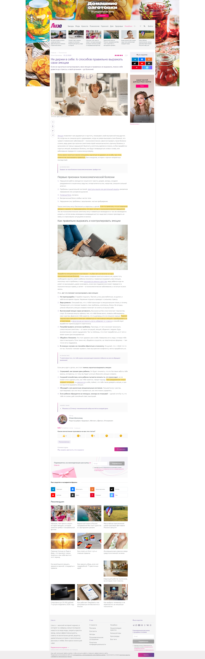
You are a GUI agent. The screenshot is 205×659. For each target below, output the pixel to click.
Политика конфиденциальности (97, 643)
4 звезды (120, 55)
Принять (146, 655)
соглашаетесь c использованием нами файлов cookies (89, 655)
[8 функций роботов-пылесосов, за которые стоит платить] (116, 569)
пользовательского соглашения (101, 469)
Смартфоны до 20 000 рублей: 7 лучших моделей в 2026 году (62, 603)
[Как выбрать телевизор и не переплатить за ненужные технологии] (116, 592)
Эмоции (60, 136)
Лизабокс (128, 26)
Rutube (117, 489)
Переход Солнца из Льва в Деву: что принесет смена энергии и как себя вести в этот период (61, 554)
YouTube (58, 495)
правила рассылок (99, 470)
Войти (150, 26)
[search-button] (144, 26)
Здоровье (119, 26)
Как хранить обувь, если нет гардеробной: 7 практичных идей (88, 566)
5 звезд (122, 55)
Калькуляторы (115, 633)
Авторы (92, 634)
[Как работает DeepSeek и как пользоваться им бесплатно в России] (89, 592)
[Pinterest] (137, 67)
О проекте (93, 625)
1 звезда (115, 55)
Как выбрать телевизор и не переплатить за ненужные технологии (114, 604)
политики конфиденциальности (116, 469)
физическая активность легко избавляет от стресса (92, 321)
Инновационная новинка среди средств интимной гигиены (116, 552)
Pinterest (98, 495)
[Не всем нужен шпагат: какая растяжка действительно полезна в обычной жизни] (58, 34)
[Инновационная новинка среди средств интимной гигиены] (116, 541)
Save (53, 113)
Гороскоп (105, 26)
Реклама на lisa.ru (134, 124)
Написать (122, 449)
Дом (111, 26)
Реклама (92, 628)
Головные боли (65, 195)
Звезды (71, 26)
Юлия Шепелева (56, 55)
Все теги (113, 639)
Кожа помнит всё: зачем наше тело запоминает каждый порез (128, 41)
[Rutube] (135, 63)
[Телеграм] (135, 59)
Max (116, 495)
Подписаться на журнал (59, 647)
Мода (77, 26)
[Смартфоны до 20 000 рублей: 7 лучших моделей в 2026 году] (63, 592)
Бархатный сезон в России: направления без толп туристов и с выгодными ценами (111, 42)
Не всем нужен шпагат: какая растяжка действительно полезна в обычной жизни (58, 42)
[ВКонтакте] (142, 59)
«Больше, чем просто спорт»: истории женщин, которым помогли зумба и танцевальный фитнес (93, 42)
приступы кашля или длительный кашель (103, 189)
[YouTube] (142, 63)
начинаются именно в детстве (95, 281)
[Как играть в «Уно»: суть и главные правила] (89, 541)
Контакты (93, 631)
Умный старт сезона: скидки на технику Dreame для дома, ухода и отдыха (75, 42)
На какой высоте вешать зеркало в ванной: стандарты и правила (62, 566)
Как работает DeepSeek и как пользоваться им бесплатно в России (88, 604)
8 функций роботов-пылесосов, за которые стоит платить (115, 580)
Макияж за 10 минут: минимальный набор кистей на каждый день (85, 408)
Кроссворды (114, 636)
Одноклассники (100, 489)
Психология (94, 26)
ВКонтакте (79, 489)
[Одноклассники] (149, 59)
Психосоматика (64, 442)
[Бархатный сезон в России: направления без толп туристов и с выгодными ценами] (111, 34)
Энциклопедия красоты (115, 629)
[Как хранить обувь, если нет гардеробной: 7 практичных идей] (89, 561)
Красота (84, 26)
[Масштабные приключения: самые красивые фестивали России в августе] (146, 34)
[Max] (147, 67)
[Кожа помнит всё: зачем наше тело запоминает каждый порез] (129, 34)
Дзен (77, 495)
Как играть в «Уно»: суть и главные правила (87, 552)
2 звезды (117, 55)
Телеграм (59, 489)
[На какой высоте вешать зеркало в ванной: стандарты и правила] (63, 561)
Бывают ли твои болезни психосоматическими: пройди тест (80, 169)
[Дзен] (149, 63)
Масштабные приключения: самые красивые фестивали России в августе (145, 42)
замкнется (81, 382)
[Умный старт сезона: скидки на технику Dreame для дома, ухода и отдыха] (76, 34)
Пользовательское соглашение (96, 638)
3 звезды (119, 55)
